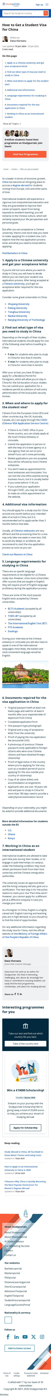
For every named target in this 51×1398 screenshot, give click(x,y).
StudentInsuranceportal (17, 1300)
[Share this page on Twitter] (18, 994)
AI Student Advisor (14, 1241)
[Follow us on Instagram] (42, 1337)
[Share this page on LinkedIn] (21, 994)
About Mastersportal (16, 1236)
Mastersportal (12, 1273)
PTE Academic (15, 627)
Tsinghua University (19, 312)
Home (5, 169)
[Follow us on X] (33, 1337)
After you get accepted (29, 169)
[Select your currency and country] (8, 1320)
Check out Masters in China (17, 554)
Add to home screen (19, 1348)
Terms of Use (6, 1374)
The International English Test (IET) (27, 623)
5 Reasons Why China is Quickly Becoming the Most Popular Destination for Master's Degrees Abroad (25, 1185)
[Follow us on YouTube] (25, 1337)
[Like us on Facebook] (8, 1337)
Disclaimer (44, 1373)
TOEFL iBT (13, 616)
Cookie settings (16, 1374)
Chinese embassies (24, 530)
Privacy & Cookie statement (31, 1374)
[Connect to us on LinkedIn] (16, 1337)
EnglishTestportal (14, 1295)
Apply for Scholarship (25, 1127)
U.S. (10, 830)
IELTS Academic (16, 608)
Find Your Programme (25, 154)
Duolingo (13, 631)
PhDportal (10, 1277)
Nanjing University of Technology (26, 319)
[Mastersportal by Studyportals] (11, 4)
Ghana (11, 834)
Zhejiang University (18, 304)
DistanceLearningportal (17, 1282)
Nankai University (17, 315)
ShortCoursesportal (15, 1286)
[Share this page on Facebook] (15, 994)
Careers (9, 1250)
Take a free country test (25, 1043)
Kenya (11, 838)
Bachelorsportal (13, 1268)
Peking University (17, 308)
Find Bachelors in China (14, 253)
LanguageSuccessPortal (17, 1304)
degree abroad (20, 185)
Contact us (10, 1255)
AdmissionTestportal (16, 1291)
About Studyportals (15, 1232)
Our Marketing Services (17, 1246)
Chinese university (14, 283)
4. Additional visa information (20, 90)
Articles (14, 169)
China (5, 182)
